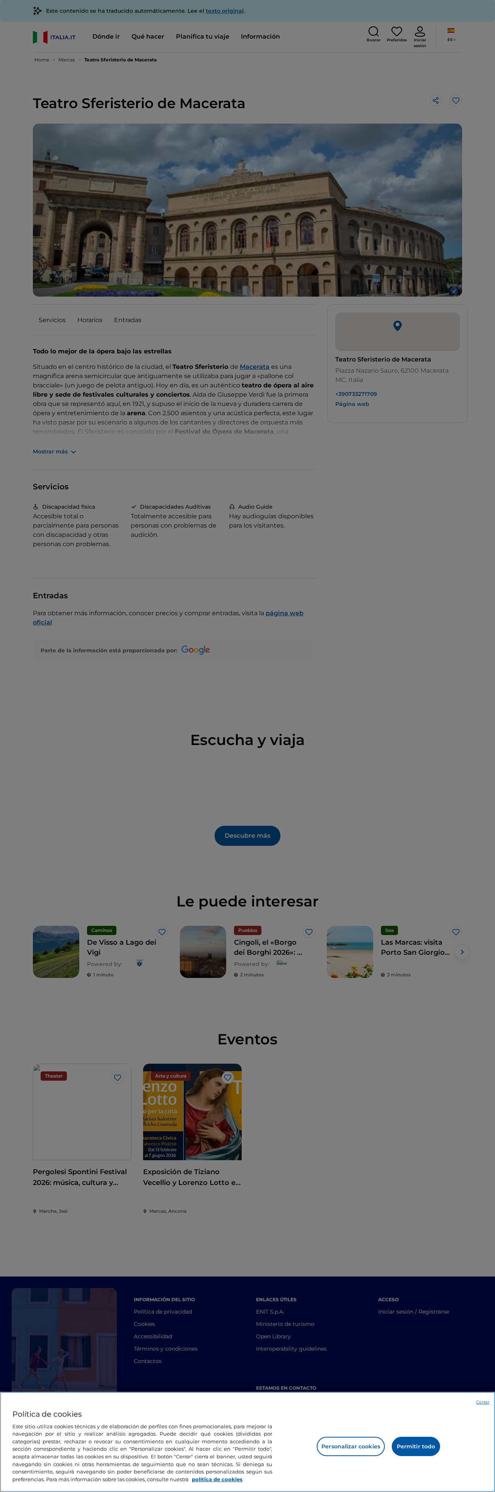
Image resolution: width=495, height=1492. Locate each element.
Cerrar (482, 1402)
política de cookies (217, 1479)
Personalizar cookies (350, 1446)
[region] (247, 1442)
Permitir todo (416, 1446)
